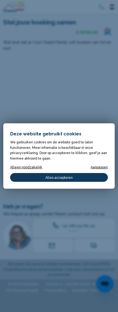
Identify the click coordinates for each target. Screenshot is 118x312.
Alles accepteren (59, 178)
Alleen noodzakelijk (26, 167)
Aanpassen (99, 167)
